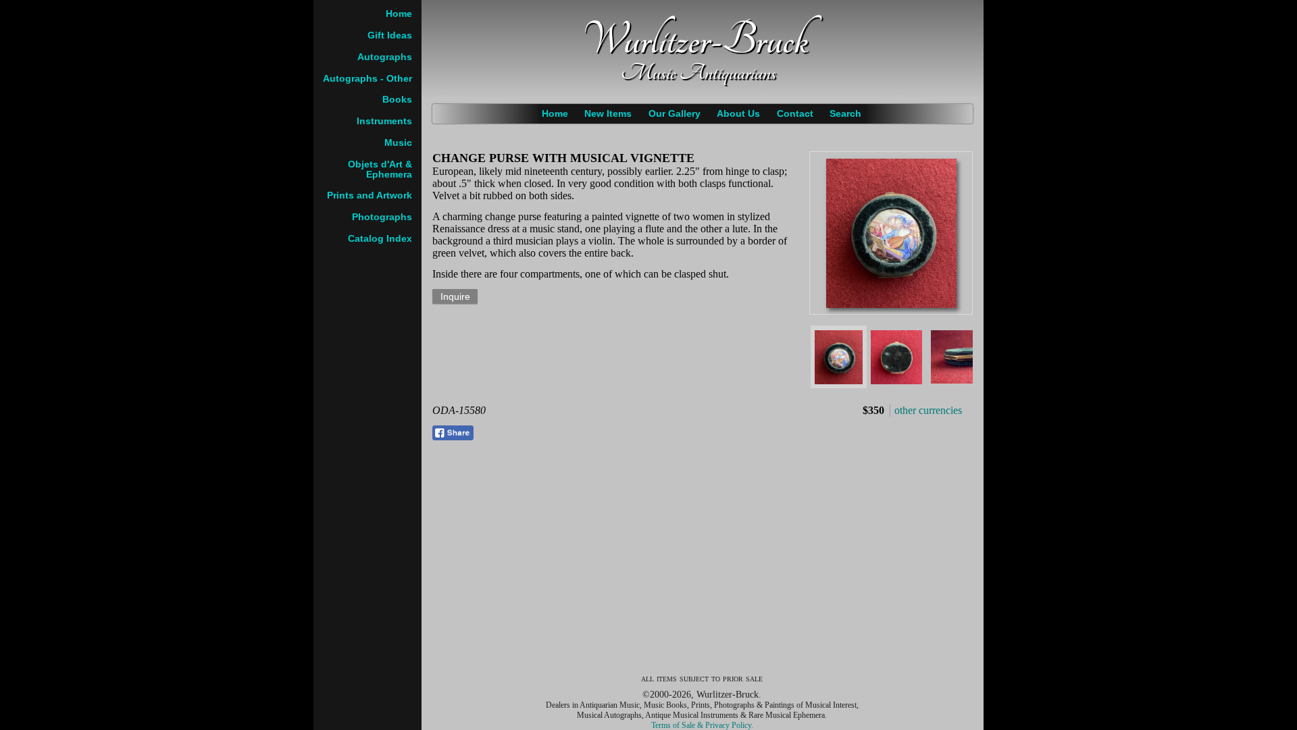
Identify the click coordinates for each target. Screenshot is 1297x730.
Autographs (384, 57)
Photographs (382, 217)
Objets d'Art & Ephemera (380, 169)
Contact (795, 114)
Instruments (384, 121)
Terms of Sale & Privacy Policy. (702, 725)
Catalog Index (380, 239)
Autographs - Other (367, 79)
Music (398, 143)
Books (397, 100)
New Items (608, 114)
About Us (738, 114)
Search (845, 114)
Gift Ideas (389, 35)
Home (555, 114)
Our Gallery (674, 114)
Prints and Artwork (369, 195)
